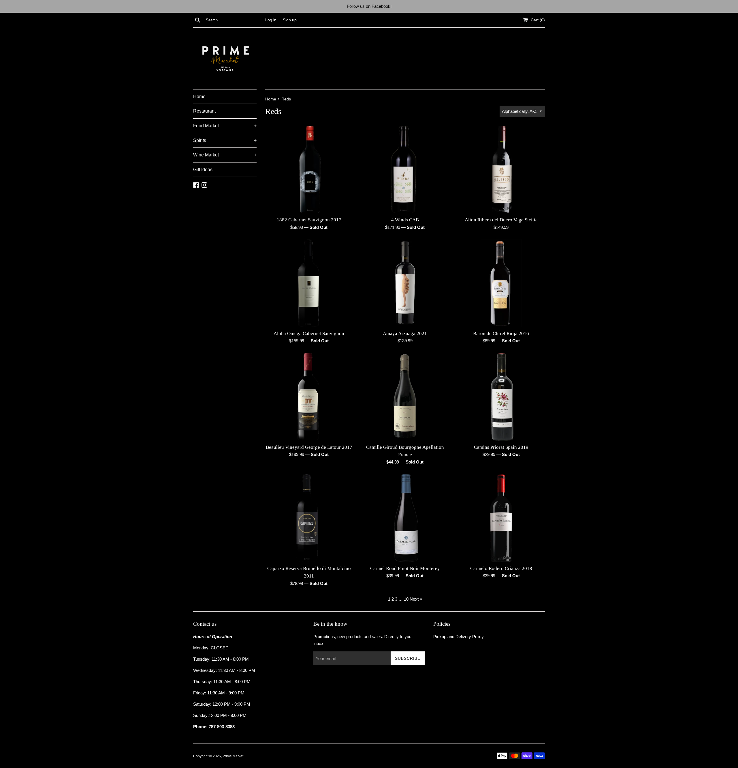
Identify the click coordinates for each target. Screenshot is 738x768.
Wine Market (225, 154)
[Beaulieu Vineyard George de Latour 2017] (309, 396)
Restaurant (204, 111)
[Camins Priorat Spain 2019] (501, 396)
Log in (270, 20)
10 (406, 599)
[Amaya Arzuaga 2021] (405, 283)
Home (199, 96)
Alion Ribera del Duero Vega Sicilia (501, 220)
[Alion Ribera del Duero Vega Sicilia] (501, 169)
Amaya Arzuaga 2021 (405, 333)
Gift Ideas (202, 169)
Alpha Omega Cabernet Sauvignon (309, 333)
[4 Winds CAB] (405, 169)
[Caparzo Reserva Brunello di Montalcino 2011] (309, 518)
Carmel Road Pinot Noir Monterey (405, 568)
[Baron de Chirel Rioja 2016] (501, 283)
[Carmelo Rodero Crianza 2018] (501, 518)
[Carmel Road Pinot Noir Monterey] (405, 518)
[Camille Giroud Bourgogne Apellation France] (405, 396)
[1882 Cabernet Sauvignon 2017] (309, 169)
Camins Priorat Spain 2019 (501, 447)
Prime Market (233, 756)
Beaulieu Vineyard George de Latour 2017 (309, 447)
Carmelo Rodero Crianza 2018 (501, 568)
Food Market (225, 125)
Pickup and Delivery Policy (458, 636)
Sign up (290, 20)
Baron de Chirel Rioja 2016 (501, 333)
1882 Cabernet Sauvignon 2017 (309, 220)
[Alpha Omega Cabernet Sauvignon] (309, 283)
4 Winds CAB (405, 220)
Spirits (225, 140)
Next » (416, 599)
